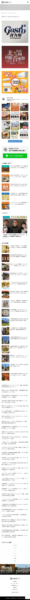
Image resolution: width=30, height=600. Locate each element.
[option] (7, 569)
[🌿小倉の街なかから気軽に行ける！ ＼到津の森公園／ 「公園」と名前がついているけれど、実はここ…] (6, 125)
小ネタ (15, 553)
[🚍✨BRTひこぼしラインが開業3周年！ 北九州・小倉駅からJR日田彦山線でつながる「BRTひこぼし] (24, 125)
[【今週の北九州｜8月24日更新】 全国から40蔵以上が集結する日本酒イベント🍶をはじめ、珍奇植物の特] (15, 116)
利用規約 (15, 581)
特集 (15, 558)
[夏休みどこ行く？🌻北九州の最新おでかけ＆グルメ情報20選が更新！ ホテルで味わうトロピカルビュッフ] (24, 134)
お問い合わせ (15, 589)
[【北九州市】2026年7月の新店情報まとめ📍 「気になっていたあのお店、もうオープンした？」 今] (6, 116)
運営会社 (15, 587)
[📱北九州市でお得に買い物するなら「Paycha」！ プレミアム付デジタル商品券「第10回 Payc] (15, 134)
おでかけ (15, 545)
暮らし (15, 555)
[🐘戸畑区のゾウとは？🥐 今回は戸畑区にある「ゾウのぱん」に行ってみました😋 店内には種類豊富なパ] (24, 107)
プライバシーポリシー (15, 583)
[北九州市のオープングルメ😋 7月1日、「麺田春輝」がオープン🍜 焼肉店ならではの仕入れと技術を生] (6, 134)
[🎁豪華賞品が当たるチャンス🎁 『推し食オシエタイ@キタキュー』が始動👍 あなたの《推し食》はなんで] (15, 107)
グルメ (15, 548)
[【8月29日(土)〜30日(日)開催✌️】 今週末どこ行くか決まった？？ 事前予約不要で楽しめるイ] (6, 107)
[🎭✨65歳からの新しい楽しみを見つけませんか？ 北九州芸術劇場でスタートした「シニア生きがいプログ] (24, 116)
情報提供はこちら (15, 585)
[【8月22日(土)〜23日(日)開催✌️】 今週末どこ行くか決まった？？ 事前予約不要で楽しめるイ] (15, 125)
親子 (15, 561)
